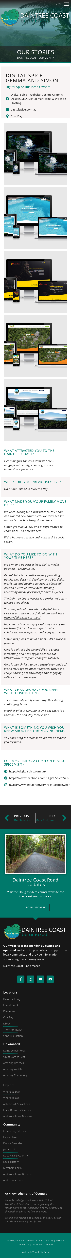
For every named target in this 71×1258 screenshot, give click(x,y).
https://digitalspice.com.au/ (22, 617)
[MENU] (66, 4)
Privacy (49, 1240)
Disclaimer (37, 1244)
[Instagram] (30, 979)
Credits (40, 1240)
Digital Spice (43, 1252)
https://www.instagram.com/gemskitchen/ (31, 658)
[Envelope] (50, 979)
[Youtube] (40, 979)
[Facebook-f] (20, 979)
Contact (49, 1244)
